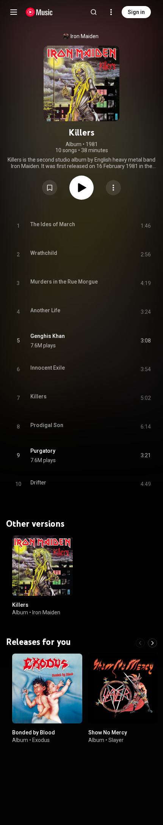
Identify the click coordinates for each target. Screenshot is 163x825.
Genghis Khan (47, 336)
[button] (49, 187)
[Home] (39, 12)
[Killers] (42, 565)
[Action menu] (113, 187)
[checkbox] (145, 340)
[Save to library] (49, 187)
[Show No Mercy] (123, 688)
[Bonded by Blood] (47, 688)
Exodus (41, 740)
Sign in (136, 12)
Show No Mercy (107, 732)
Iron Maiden (85, 36)
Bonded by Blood (33, 732)
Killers (20, 605)
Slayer (116, 740)
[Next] (152, 643)
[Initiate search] (94, 12)
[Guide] (13, 12)
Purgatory (42, 451)
